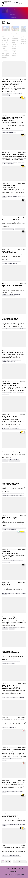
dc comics (15, 162)
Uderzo (3, 792)
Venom (23, 328)
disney (3, 697)
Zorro (16, 727)
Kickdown (20, 560)
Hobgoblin (17, 493)
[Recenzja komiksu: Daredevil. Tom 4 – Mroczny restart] (14, 371)
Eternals (8, 661)
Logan (11, 130)
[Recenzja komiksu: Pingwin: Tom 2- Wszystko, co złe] (14, 803)
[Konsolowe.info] (6, 2)
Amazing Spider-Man (6, 493)
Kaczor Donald (13, 697)
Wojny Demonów (12, 529)
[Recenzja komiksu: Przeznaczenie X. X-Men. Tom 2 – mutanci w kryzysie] (14, 273)
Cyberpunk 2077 (11, 560)
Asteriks (4, 758)
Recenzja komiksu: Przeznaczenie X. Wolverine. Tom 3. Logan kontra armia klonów (15, 47)
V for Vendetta (5, 629)
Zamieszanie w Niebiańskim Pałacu (18, 429)
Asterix (8, 758)
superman (4, 163)
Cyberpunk (4, 560)
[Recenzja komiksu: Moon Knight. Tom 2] (14, 440)
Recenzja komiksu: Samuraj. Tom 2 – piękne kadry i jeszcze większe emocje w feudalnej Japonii (5, 48)
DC (11, 162)
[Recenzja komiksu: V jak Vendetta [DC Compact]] (14, 605)
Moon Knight (17, 461)
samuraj (8, 95)
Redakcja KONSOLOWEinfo (11, 868)
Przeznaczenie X (12, 132)
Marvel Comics (20, 130)
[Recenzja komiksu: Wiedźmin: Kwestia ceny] (14, 239)
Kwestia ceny (13, 261)
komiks (3, 95)
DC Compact (10, 627)
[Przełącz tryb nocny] (7, 5)
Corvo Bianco (4, 593)
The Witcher (17, 229)
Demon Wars (4, 528)
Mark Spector (12, 459)
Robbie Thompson (5, 361)
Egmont (4, 93)
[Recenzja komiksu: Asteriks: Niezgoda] (14, 737)
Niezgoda (20, 758)
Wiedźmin (22, 229)
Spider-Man (12, 361)
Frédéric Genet (9, 93)
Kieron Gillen (13, 661)
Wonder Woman (10, 163)
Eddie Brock (4, 328)
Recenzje (6, 27)
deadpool (4, 360)
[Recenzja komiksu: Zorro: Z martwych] (14, 707)
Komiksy (16, 27)
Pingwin (23, 824)
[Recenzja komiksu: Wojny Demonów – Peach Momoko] (14, 505)
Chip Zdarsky (4, 392)
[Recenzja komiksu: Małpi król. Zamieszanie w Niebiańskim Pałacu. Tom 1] (14, 404)
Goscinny (12, 791)
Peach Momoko (5, 529)
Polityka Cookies (14, 871)
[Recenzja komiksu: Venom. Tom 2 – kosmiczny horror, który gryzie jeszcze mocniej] (14, 306)
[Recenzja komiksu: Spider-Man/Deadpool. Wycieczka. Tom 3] (14, 339)
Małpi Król (16, 428)
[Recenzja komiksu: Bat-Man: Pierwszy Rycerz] (14, 173)
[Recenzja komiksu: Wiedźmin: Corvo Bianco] (14, 572)
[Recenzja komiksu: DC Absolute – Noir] (14, 142)
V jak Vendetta (11, 629)
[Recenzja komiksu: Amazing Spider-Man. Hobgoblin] (14, 471)
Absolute (4, 162)
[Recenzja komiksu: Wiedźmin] (14, 208)
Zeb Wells (21, 495)
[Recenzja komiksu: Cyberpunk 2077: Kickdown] (14, 539)
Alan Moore (4, 627)
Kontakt (21, 868)
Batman (8, 162)
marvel (15, 130)
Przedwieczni (11, 663)
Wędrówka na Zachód (6, 429)
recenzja (4, 197)
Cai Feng (4, 428)
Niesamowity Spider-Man (14, 495)
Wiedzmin (15, 263)
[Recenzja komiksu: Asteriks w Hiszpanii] (14, 770)
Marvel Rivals (5, 132)
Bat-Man (4, 196)
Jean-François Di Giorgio (17, 93)
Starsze (21, 862)
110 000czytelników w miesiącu (17, 3)
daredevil (10, 392)
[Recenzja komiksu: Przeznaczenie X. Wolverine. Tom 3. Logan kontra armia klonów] (14, 105)
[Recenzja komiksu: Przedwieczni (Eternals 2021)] (14, 639)
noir (22, 162)
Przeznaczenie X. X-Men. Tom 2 (8, 295)
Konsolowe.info (20, 874)
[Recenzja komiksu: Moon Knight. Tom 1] (14, 836)
